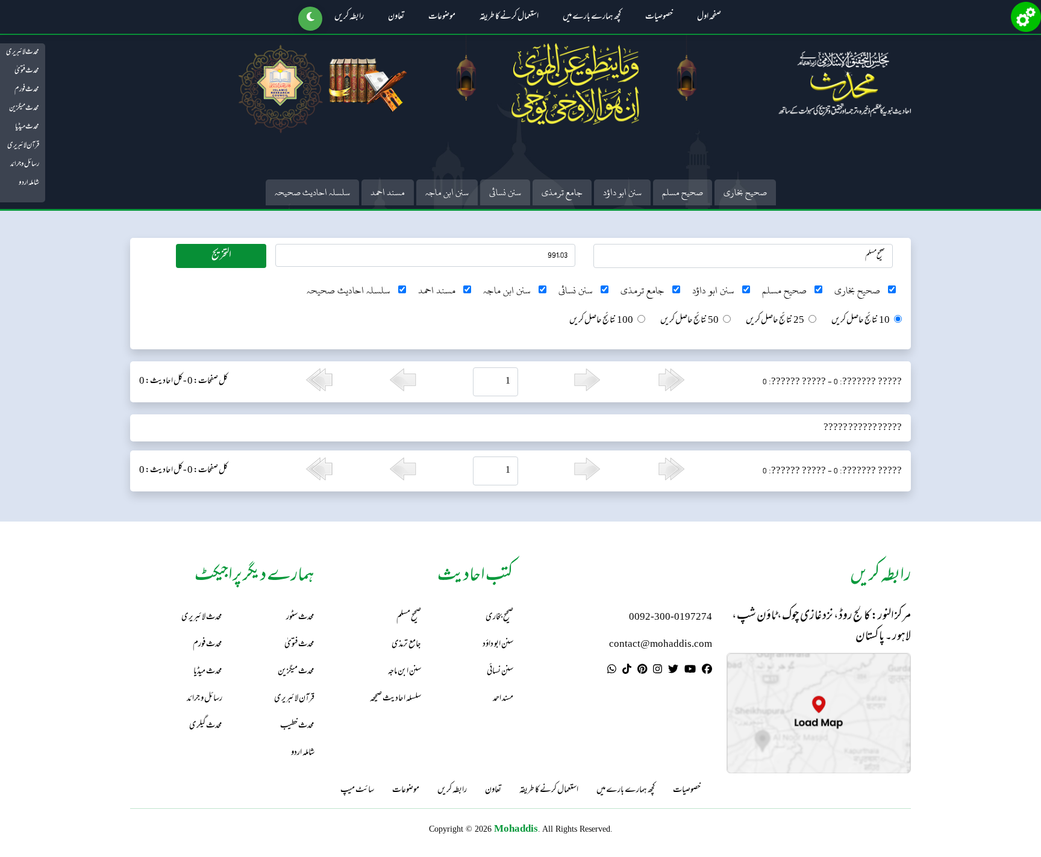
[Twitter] (673, 671)
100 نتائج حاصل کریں (601, 321)
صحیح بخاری (745, 192)
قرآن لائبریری (23, 146)
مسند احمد (387, 192)
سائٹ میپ (357, 791)
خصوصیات (659, 17)
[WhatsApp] (611, 671)
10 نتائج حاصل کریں (860, 321)
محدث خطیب (297, 726)
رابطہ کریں (349, 17)
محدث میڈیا (27, 127)
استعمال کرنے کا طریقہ (509, 17)
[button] (310, 19)
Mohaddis (516, 828)
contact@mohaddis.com (660, 644)
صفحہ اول (709, 17)
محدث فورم (26, 90)
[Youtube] (690, 671)
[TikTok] (626, 671)
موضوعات (441, 17)
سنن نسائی (505, 192)
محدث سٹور (300, 617)
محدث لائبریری (22, 52)
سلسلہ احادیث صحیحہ (312, 192)
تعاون (396, 17)
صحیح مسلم (682, 192)
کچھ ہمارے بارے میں (592, 17)
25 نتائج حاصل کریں (775, 321)
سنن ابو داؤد (622, 192)
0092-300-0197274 (670, 617)
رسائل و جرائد (24, 164)
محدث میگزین (24, 108)
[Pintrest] (642, 671)
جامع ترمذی (562, 192)
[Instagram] (657, 671)
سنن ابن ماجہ (447, 192)
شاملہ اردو (29, 183)
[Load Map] (818, 713)
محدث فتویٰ (26, 71)
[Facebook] (707, 671)
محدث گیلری (205, 726)
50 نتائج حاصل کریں (689, 321)
